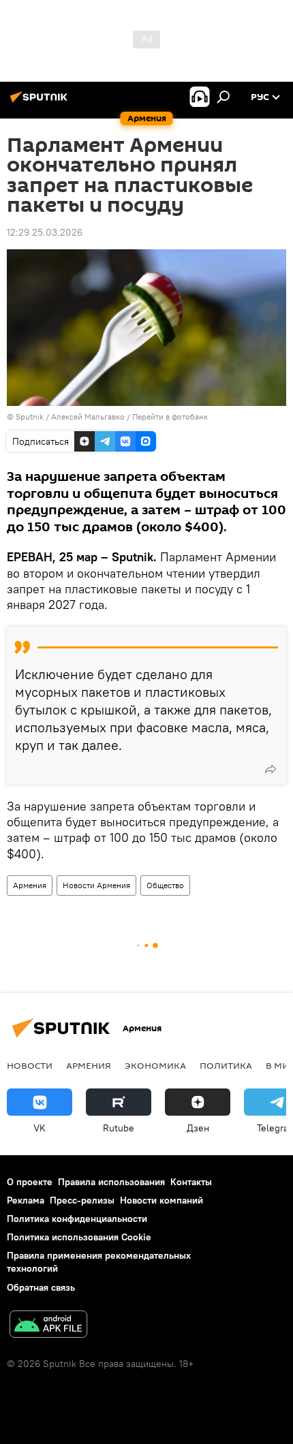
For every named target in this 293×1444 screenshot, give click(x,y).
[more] (270, 769)
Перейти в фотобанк (170, 416)
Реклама (25, 1200)
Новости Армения (96, 885)
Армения (29, 885)
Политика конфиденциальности (77, 1218)
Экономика (155, 1065)
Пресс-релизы (82, 1200)
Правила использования (111, 1182)
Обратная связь (41, 1287)
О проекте (29, 1182)
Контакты (191, 1182)
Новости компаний (161, 1200)
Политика (226, 1065)
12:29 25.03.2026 (44, 232)
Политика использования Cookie (79, 1237)
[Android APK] (48, 1325)
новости (29, 1065)
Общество (165, 885)
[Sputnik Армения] (41, 102)
